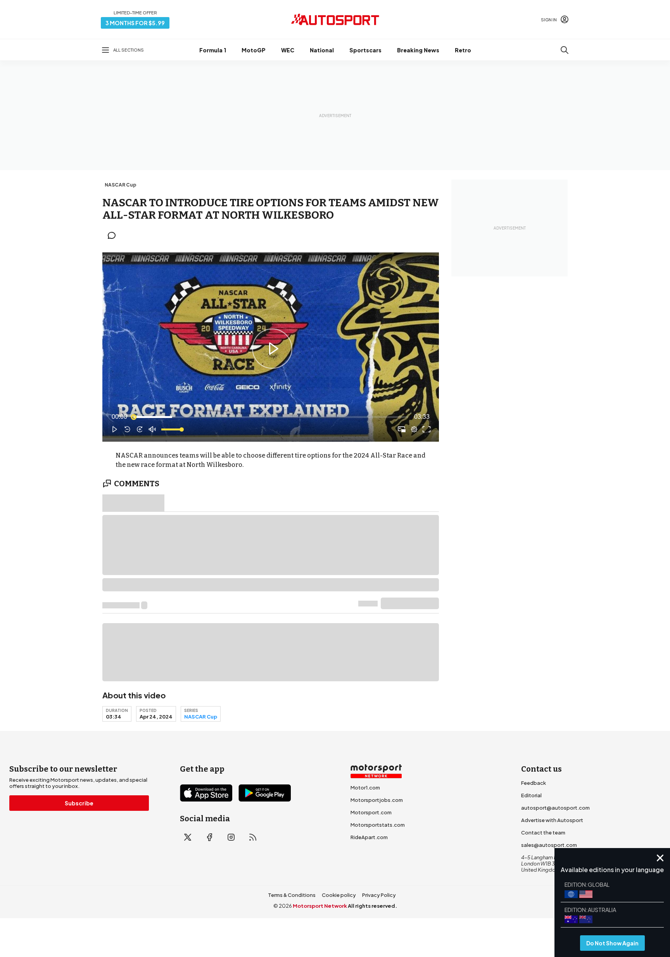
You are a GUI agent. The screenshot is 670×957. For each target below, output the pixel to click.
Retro (463, 50)
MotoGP (254, 50)
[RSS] (253, 837)
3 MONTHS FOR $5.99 (135, 22)
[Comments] (114, 235)
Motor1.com (365, 787)
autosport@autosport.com (555, 808)
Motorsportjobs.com (377, 800)
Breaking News (418, 50)
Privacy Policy (379, 895)
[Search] (564, 50)
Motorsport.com (371, 812)
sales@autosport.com (549, 845)
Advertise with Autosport (552, 820)
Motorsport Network (320, 906)
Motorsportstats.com (378, 825)
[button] (272, 348)
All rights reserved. (372, 906)
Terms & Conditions (292, 895)
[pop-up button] (414, 429)
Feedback (533, 783)
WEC (287, 50)
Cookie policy (339, 895)
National (322, 50)
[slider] (270, 417)
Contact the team (543, 832)
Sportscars (365, 50)
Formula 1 (212, 50)
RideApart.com (369, 837)
